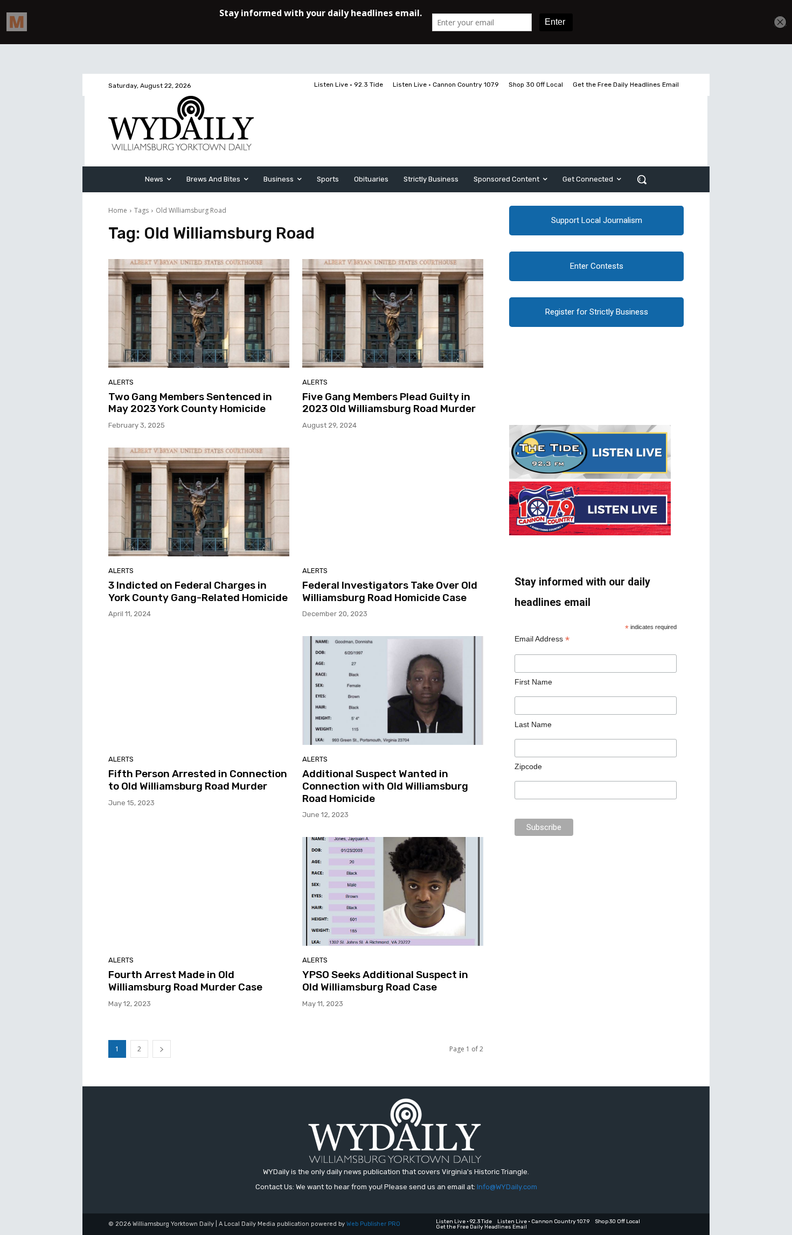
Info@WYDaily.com (507, 1187)
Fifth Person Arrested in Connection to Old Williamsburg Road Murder (197, 779)
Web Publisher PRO (373, 1223)
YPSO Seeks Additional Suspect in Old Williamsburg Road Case (385, 980)
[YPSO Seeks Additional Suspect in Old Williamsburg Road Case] (392, 891)
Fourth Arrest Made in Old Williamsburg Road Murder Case (185, 980)
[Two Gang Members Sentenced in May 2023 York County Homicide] (198, 313)
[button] (642, 179)
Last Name (533, 724)
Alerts (121, 382)
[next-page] (161, 1049)
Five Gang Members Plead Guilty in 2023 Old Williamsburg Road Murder (389, 402)
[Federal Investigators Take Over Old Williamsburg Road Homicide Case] (392, 502)
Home (117, 210)
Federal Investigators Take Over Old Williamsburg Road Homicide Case (389, 591)
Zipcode (528, 766)
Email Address (542, 639)
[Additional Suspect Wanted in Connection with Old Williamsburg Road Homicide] (392, 690)
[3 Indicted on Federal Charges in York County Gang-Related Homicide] (198, 502)
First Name (533, 682)
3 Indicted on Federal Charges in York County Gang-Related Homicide (198, 591)
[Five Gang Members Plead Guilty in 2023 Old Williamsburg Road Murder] (392, 313)
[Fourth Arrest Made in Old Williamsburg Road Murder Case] (198, 891)
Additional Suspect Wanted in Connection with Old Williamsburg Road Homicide (385, 786)
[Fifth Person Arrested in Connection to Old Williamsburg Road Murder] (198, 690)
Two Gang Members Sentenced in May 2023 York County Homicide (190, 402)
